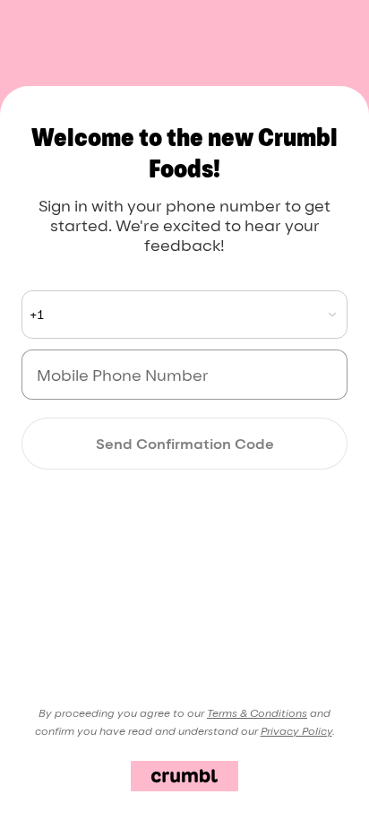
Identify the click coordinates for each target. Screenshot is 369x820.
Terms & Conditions (257, 713)
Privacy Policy (296, 731)
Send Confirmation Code (185, 444)
